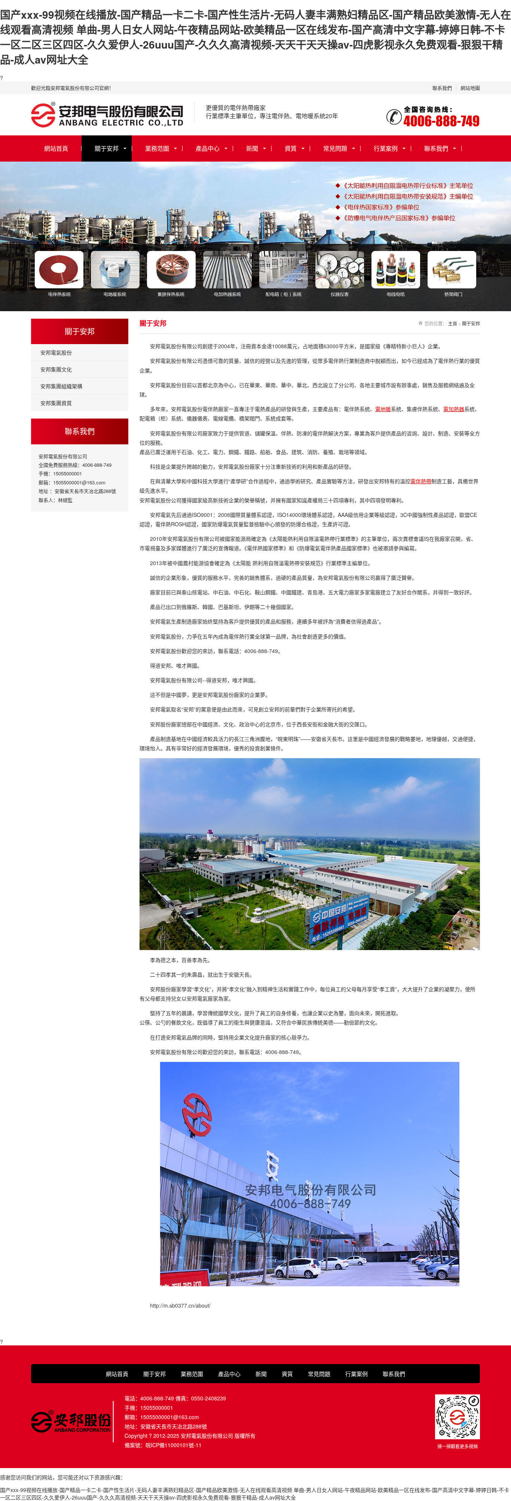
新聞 (252, 148)
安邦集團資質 (56, 403)
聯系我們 (442, 87)
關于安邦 (107, 148)
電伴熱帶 (420, 481)
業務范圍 (157, 148)
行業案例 (386, 148)
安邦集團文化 (56, 369)
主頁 (452, 323)
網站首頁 (56, 148)
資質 (291, 148)
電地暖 (383, 409)
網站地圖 (470, 87)
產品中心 (208, 148)
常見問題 (335, 148)
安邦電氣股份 (56, 352)
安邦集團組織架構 (61, 386)
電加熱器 (453, 409)
